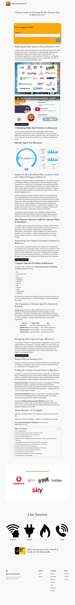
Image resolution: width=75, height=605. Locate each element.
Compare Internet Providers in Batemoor (26, 446)
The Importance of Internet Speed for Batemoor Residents (31, 448)
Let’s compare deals (20, 431)
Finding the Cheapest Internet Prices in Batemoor (29, 453)
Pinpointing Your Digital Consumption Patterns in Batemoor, (31, 444)
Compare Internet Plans (21, 124)
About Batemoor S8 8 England (24, 455)
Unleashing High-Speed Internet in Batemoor (27, 434)
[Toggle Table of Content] (58, 429)
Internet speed (19, 310)
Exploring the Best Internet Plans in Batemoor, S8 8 (29, 433)
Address (17, 32)
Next (58, 40)
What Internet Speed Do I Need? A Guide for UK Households (42, 550)
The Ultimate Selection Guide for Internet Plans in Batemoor (32, 442)
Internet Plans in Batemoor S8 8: (24, 451)
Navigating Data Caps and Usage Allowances (28, 449)
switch (32, 366)
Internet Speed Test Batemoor (24, 436)
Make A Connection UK (19, 3)
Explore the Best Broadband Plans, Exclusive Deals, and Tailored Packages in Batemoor (36, 439)
